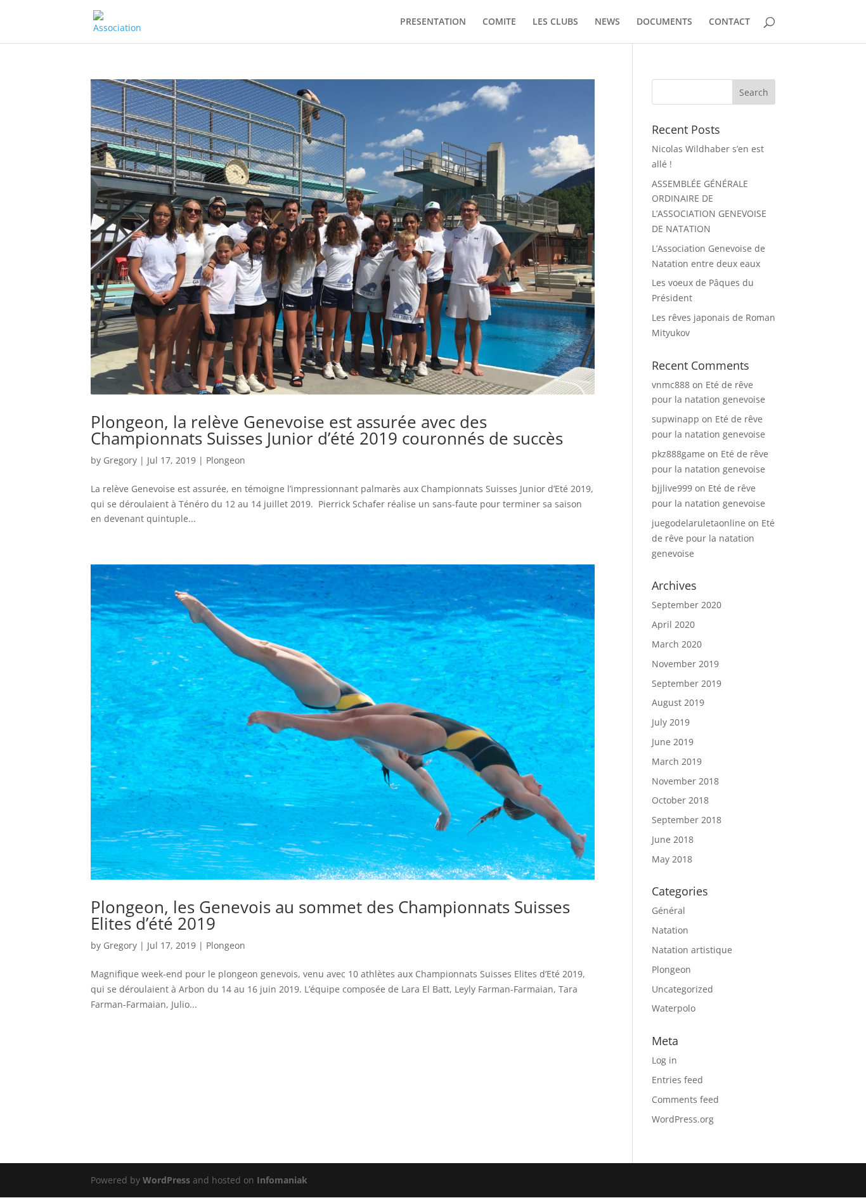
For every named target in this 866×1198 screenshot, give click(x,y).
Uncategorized (682, 989)
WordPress (166, 1180)
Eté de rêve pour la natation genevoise (713, 538)
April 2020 (673, 624)
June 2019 (673, 742)
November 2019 (685, 664)
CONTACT (729, 22)
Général (668, 910)
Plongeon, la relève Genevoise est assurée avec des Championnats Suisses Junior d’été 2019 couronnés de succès (327, 430)
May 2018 (672, 859)
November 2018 (685, 781)
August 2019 (678, 702)
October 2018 (680, 800)
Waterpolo (673, 1008)
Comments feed (685, 1099)
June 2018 (673, 839)
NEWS (607, 22)
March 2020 (677, 644)
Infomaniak (282, 1180)
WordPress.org (683, 1119)
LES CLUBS (555, 22)
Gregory (120, 460)
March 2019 (677, 761)
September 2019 (686, 683)
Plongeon (225, 460)
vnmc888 (671, 385)
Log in (664, 1060)
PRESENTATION (433, 22)
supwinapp (675, 419)
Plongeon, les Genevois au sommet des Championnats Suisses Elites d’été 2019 (330, 915)
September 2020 (686, 605)
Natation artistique (692, 950)
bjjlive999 (672, 488)
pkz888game (678, 454)
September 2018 (686, 820)
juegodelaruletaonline (699, 523)
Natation (670, 930)
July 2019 (671, 722)
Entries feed (677, 1080)
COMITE (499, 22)
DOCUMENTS (664, 22)
